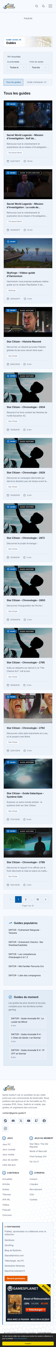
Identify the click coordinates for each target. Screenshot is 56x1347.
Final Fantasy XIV (38, 1156)
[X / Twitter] (21, 1121)
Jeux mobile (8, 1154)
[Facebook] (44, 1121)
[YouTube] (29, 1121)
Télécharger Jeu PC (14, 1260)
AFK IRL (6, 1199)
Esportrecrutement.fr (15, 1271)
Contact (33, 1179)
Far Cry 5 (34, 1161)
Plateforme (13, 62)
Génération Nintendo (15, 1265)
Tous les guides (13, 82)
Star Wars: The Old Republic (39, 1145)
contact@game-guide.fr (14, 1113)
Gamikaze (9, 1240)
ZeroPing (9, 1245)
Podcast (6, 1210)
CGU (32, 1194)
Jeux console (8, 1149)
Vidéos (5, 1204)
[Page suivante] (45, 899)
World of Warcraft (38, 1151)
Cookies (33, 1199)
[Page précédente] (10, 899)
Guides (5, 1189)
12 (38, 899)
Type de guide (36, 62)
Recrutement (36, 1189)
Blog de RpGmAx (13, 1250)
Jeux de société (10, 1159)
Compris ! (28, 1343)
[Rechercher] (36, 6)
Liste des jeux (9, 1165)
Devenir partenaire (16, 1278)
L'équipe (34, 1184)
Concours (7, 1215)
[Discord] (13, 1121)
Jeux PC (6, 1144)
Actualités (7, 1179)
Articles (6, 1184)
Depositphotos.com (14, 1255)
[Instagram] (5, 1129)
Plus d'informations (20, 1338)
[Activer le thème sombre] (43, 6)
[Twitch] (36, 1121)
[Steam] (5, 1121)
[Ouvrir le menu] (50, 6)
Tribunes (6, 1194)
